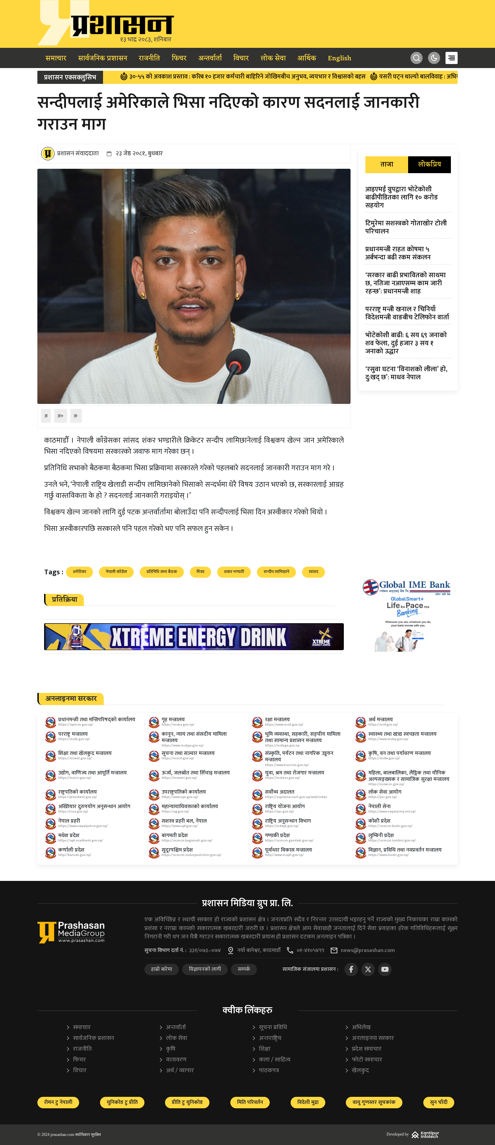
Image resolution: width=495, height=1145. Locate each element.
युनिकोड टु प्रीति (122, 1102)
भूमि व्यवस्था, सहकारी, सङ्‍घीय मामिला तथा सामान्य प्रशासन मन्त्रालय (302, 737)
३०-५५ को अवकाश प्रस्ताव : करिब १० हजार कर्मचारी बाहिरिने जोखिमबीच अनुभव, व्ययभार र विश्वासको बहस (204, 77)
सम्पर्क (244, 969)
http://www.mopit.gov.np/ (284, 855)
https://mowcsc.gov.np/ (386, 784)
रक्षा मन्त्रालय (277, 719)
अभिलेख (357, 1027)
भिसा (200, 571)
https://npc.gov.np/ (279, 811)
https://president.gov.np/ (77, 797)
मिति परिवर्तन (250, 1102)
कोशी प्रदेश (379, 821)
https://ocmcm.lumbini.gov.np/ (392, 840)
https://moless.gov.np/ (282, 778)
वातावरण (173, 1059)
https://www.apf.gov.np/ (180, 826)
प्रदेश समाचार (363, 1049)
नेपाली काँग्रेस (116, 571)
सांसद (313, 571)
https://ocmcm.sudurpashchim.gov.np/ (192, 855)
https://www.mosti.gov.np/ (388, 855)
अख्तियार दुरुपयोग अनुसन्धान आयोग (94, 806)
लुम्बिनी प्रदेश (381, 835)
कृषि (167, 1049)
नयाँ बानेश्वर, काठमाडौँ (258, 951)
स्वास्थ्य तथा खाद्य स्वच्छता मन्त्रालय (402, 734)
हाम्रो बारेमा (161, 969)
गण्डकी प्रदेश (277, 835)
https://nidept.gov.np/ (282, 826)
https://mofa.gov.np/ (74, 739)
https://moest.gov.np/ (75, 758)
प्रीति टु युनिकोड (187, 1102)
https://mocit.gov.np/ (178, 758)
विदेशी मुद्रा (308, 1102)
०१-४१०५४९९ (310, 951)
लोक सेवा (273, 59)
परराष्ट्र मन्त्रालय (73, 734)
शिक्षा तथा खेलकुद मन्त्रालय (85, 753)
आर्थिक (306, 59)
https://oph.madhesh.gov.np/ (80, 840)
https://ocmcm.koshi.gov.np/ (390, 826)
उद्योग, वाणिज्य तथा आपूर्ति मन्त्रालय (92, 772)
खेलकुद (356, 1070)
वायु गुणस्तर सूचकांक (374, 1102)
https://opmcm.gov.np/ (75, 724)
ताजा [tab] (387, 165)
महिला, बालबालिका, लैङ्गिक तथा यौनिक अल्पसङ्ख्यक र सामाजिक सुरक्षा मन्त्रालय (409, 776)
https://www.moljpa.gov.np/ (183, 745)
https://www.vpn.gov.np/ (180, 797)
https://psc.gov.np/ (382, 797)
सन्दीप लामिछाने (276, 571)
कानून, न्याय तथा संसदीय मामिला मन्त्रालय (194, 737)
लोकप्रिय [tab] (429, 165)
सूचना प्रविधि (269, 1027)
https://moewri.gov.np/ (179, 778)
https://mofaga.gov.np (282, 745)
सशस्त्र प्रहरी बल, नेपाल (184, 821)
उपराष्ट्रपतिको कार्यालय (184, 792)
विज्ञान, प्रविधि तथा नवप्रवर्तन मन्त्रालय (405, 850)
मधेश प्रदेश (68, 835)
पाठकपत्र (265, 1070)
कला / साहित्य (271, 1059)
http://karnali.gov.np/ (74, 855)
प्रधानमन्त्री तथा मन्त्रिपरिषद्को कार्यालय (96, 719)
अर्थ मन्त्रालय (380, 719)
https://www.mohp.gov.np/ (388, 739)
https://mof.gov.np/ (383, 724)
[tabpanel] (408, 284)
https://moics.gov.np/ (74, 778)
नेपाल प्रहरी (69, 821)
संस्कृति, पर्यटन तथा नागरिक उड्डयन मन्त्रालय (299, 756)
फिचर (179, 59)
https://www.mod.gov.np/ (284, 724)
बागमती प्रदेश (175, 835)
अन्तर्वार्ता (210, 59)
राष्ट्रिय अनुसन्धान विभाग (288, 821)
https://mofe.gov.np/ (384, 758)
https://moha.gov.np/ (178, 724)
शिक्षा (261, 1049)
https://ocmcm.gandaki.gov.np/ (289, 840)
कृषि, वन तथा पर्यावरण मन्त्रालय (399, 753)
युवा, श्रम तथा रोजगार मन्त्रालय (294, 772)
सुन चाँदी (439, 1102)
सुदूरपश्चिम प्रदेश (177, 850)
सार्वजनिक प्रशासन (102, 59)
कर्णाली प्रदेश (71, 850)
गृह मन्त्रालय (173, 719)
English (339, 59)
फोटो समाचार (363, 1059)
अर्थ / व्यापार (176, 1070)
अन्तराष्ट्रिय (267, 1038)
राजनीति (149, 59)
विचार (241, 59)
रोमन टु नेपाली (58, 1102)
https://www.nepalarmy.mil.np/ (392, 811)
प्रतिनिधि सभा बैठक (161, 571)
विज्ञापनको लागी (205, 969)
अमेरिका (79, 571)
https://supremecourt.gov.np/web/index (296, 797)
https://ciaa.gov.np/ (73, 811)
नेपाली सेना (379, 806)
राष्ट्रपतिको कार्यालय (77, 792)
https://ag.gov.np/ (175, 811)
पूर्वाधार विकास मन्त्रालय (288, 850)
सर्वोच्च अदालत (279, 792)
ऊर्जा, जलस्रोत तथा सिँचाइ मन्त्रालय (196, 772)
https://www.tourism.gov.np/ (287, 765)
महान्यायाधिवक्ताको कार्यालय (190, 806)
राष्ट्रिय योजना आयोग (285, 806)
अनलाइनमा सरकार (369, 1038)
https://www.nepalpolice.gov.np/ (83, 826)
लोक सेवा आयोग (384, 792)
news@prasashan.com (368, 951)
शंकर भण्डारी (234, 571)
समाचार (55, 59)
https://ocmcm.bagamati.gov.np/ (187, 840)
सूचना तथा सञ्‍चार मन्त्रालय (188, 753)
